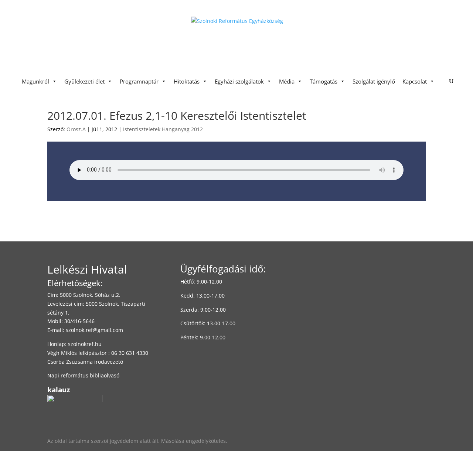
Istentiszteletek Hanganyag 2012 (163, 129)
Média (287, 81)
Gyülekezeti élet (84, 81)
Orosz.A (76, 129)
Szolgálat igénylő (374, 81)
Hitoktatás (187, 81)
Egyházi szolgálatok (239, 81)
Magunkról (35, 81)
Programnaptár (139, 81)
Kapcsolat (414, 81)
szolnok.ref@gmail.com (94, 329)
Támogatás (323, 81)
